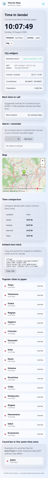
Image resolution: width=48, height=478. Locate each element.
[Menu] (43, 4)
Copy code (10, 271)
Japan (38, 38)
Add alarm (28, 139)
